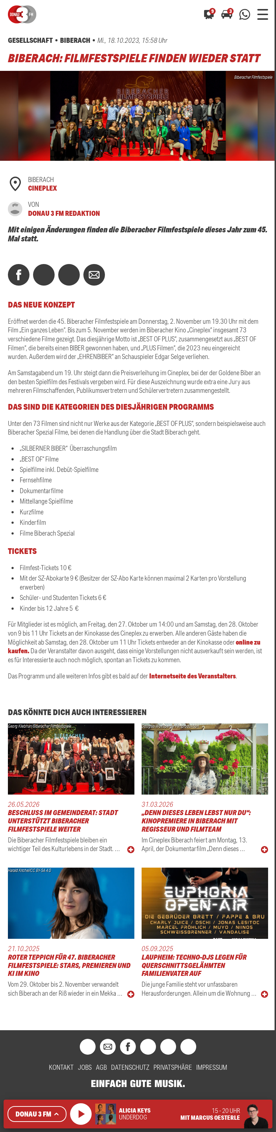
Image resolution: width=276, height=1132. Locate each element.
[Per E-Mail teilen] (94, 275)
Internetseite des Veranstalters (192, 675)
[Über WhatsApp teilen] (69, 275)
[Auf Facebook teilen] (18, 275)
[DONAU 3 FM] (22, 14)
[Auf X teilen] (44, 275)
